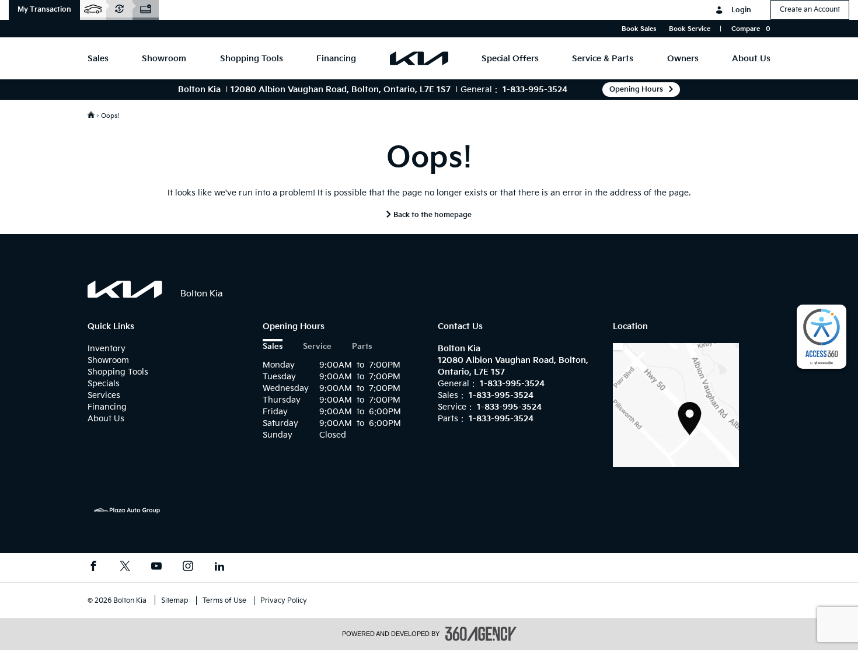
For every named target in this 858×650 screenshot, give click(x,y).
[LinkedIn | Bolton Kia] (219, 567)
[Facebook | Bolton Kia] (93, 567)
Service (317, 347)
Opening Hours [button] (636, 89)
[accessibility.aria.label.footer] (481, 634)
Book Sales (639, 29)
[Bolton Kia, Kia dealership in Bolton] (419, 58)
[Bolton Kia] (676, 405)
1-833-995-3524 (535, 90)
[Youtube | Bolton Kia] (156, 567)
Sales (272, 347)
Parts (362, 347)
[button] (44, 10)
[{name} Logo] (125, 289)
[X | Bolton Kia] (125, 567)
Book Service (689, 29)
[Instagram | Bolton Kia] (188, 567)
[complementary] (821, 337)
